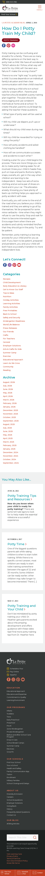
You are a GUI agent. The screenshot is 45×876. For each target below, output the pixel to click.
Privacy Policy (12, 856)
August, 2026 (9, 382)
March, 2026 (8, 400)
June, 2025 (8, 431)
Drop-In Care (12, 740)
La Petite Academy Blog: (14, 23)
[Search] (34, 837)
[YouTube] (19, 265)
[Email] (13, 45)
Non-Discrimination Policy (17, 861)
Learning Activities (11, 303)
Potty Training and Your (22, 607)
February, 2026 (10, 403)
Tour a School (12, 765)
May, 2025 (7, 435)
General (6, 342)
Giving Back (11, 806)
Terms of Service (13, 858)
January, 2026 (9, 407)
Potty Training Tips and (22, 497)
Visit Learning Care (14, 854)
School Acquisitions (14, 800)
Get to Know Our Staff (13, 289)
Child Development (12, 282)
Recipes (6, 279)
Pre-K (9, 726)
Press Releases (10, 328)
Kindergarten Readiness (14, 321)
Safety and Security (11, 317)
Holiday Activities (11, 300)
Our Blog (13, 820)
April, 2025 (8, 438)
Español (13, 675)
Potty (16, 544)
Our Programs (16, 707)
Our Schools (15, 759)
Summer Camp (9, 353)
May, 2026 (7, 393)
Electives (10, 749)
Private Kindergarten (15, 732)
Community (8, 367)
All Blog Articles (13, 824)
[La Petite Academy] (9, 8)
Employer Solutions (12, 346)
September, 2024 (11, 463)
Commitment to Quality (16, 697)
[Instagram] (10, 265)
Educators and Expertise (16, 694)
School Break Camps (15, 743)
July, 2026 (7, 386)
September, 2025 (11, 421)
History (9, 809)
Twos (9, 717)
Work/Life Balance (11, 324)
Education (13, 688)
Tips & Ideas (8, 293)
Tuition (9, 774)
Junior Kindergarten (15, 729)
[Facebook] (4, 45)
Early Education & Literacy (14, 286)
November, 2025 (10, 414)
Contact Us (11, 815)
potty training (11, 40)
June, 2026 (8, 389)
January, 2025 (9, 449)
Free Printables (10, 310)
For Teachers (9, 338)
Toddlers (10, 714)
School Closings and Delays (18, 783)
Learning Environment (16, 700)
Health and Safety (14, 768)
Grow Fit (10, 752)
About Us (12, 790)
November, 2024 (10, 456)
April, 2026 (8, 396)
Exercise (7, 356)
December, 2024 (10, 452)
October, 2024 (9, 459)
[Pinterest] (8, 45)
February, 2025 (9, 445)
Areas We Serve (13, 863)
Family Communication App (18, 771)
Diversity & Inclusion (15, 794)
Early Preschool (13, 720)
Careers (10, 797)
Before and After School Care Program (19, 736)
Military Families (13, 780)
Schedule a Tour (16, 669)
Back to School (9, 314)
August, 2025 (9, 424)
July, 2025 (7, 428)
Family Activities (10, 307)
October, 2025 (9, 417)
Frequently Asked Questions (18, 812)
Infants (9, 711)
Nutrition (7, 296)
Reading (6, 370)
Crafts (5, 335)
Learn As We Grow (11, 363)
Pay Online (14, 672)
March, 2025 (8, 442)
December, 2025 (10, 410)
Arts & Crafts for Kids (12, 349)
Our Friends (8, 331)
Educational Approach (13, 360)
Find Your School (8, 14)
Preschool (11, 723)
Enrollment (11, 777)
